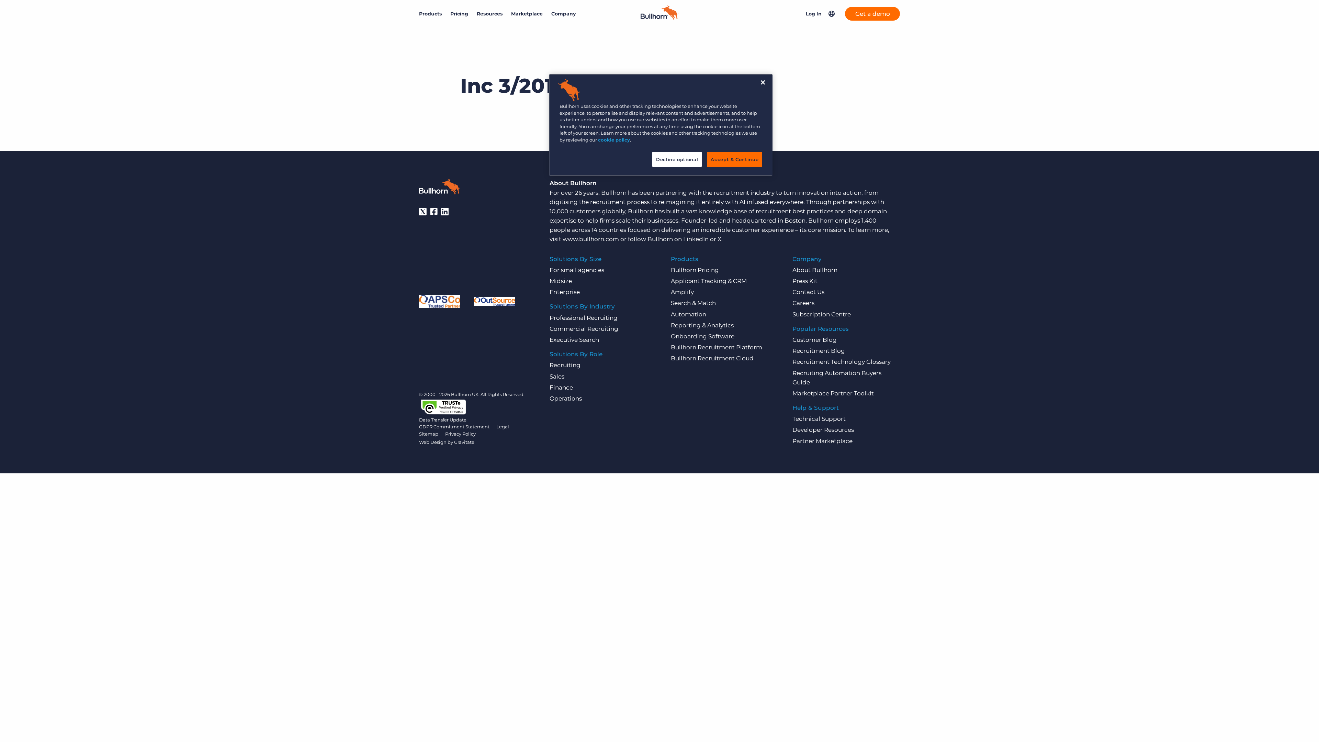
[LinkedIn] (445, 211)
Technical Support (819, 418)
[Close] (762, 82)
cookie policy (614, 140)
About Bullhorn (814, 270)
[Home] (659, 17)
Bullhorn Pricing (695, 270)
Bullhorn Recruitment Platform (716, 347)
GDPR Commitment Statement (454, 426)
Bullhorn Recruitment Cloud (712, 358)
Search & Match (693, 303)
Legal (502, 426)
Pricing (459, 14)
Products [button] (430, 14)
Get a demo (872, 13)
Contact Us (808, 292)
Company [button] (563, 14)
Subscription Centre (821, 314)
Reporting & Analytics (702, 325)
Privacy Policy (460, 434)
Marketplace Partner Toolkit (833, 393)
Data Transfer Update (442, 420)
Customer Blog (814, 339)
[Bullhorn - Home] (439, 188)
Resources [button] (490, 14)
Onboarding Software (702, 336)
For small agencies (577, 270)
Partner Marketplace (822, 441)
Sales (557, 376)
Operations (566, 398)
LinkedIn (696, 239)
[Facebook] (434, 211)
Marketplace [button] (527, 14)
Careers (803, 303)
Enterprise (565, 292)
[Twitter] (423, 211)
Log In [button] (814, 14)
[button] (831, 13)
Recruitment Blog (818, 350)
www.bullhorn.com (591, 239)
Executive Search (574, 339)
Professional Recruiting (584, 317)
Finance (561, 387)
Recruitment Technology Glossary (841, 361)
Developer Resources (823, 429)
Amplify (682, 292)
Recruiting (565, 365)
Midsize (561, 281)
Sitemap (428, 434)
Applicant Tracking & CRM (709, 281)
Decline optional (677, 159)
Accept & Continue (734, 159)
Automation (688, 314)
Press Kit (805, 281)
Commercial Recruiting (584, 328)
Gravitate (464, 442)
